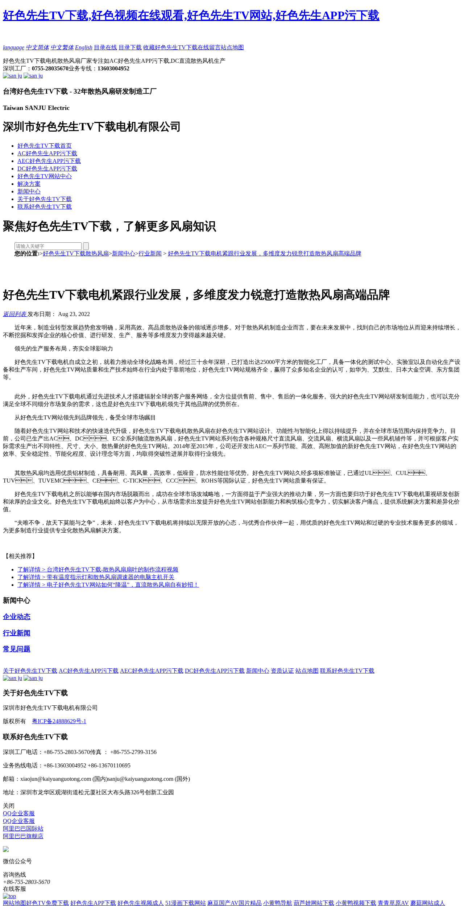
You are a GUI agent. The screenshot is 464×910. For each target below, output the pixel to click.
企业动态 (16, 616)
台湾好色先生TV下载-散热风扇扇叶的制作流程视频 (97, 569)
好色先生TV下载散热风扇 (76, 253)
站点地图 (232, 47)
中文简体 (37, 47)
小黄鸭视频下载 (356, 903)
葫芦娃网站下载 (314, 903)
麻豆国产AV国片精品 (234, 903)
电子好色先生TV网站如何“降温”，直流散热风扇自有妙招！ (108, 585)
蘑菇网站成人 (427, 903)
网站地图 (14, 903)
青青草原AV (393, 903)
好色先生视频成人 (140, 903)
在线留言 (209, 47)
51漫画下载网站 (185, 903)
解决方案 (29, 184)
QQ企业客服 (19, 813)
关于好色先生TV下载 (44, 199)
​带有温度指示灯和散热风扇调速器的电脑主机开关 (95, 577)
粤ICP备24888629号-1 (59, 721)
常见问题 (16, 649)
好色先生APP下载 (93, 903)
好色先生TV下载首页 (44, 146)
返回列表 (15, 314)
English (83, 47)
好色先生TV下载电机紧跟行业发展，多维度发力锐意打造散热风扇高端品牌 (264, 253)
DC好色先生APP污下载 (47, 168)
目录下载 (130, 47)
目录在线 (105, 47)
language (13, 47)
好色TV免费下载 (47, 903)
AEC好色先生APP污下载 (49, 161)
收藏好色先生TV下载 (170, 47)
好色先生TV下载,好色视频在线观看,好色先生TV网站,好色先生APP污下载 (191, 15)
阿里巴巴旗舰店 (23, 836)
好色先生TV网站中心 (44, 176)
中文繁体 (62, 47)
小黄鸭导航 (277, 903)
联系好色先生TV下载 (44, 207)
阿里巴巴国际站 (23, 828)
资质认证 (282, 671)
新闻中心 (29, 191)
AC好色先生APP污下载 (47, 153)
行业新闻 (150, 253)
